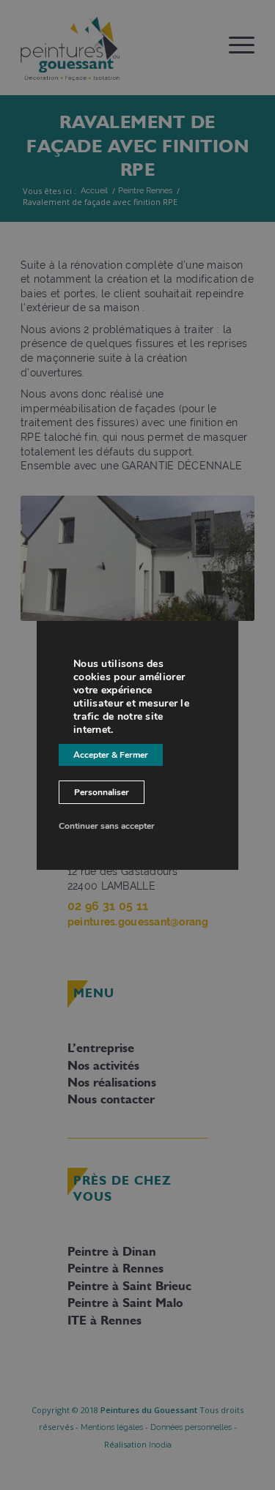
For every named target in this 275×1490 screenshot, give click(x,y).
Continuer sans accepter (107, 826)
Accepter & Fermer (110, 755)
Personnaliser (101, 792)
